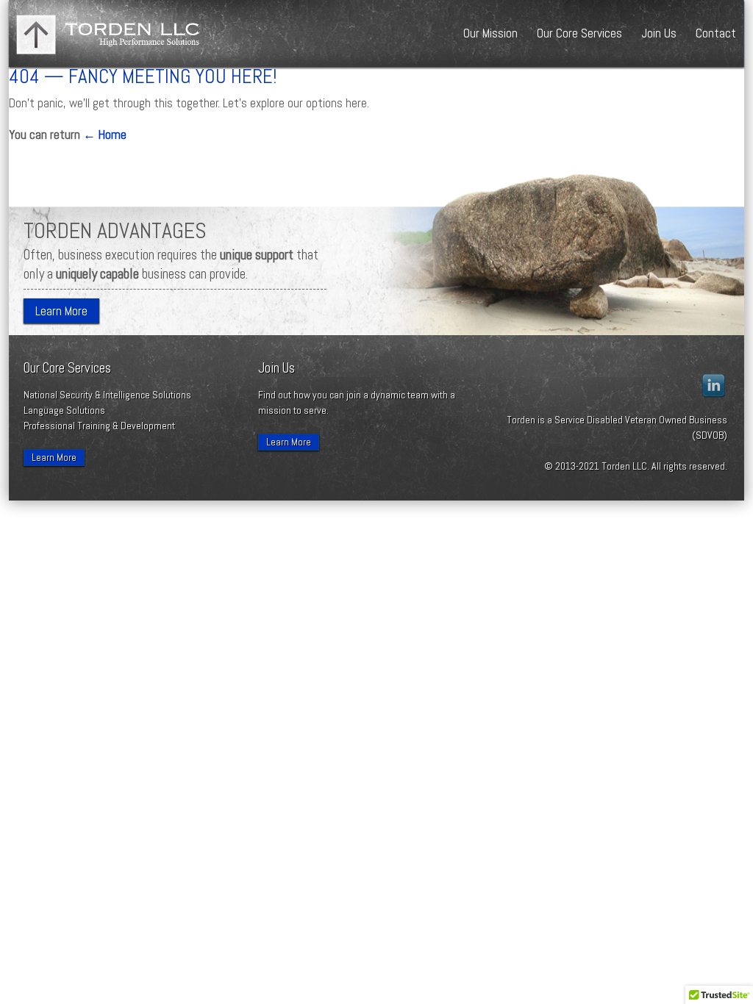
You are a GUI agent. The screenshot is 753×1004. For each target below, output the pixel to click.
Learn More (61, 311)
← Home (104, 134)
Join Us (659, 33)
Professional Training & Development (99, 425)
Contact (716, 33)
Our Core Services (579, 33)
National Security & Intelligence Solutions (107, 394)
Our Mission (490, 33)
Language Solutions (64, 410)
